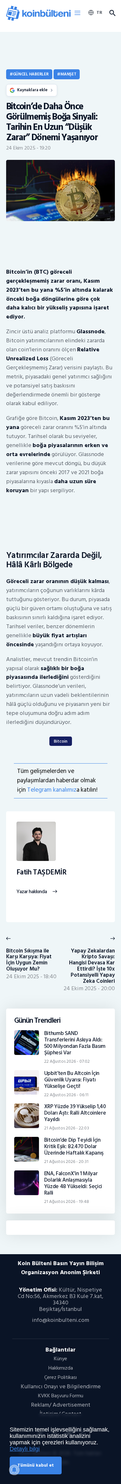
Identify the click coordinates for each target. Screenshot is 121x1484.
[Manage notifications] (14, 1470)
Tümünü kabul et (35, 1465)
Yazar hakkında (31, 892)
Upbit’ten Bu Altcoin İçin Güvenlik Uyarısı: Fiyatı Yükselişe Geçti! (72, 1079)
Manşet (68, 74)
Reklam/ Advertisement (60, 1405)
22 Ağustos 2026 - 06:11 (66, 1094)
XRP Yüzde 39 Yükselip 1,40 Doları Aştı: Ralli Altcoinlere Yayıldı (75, 1113)
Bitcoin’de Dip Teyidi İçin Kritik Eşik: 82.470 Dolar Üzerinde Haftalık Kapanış (74, 1146)
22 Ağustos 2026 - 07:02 (67, 1061)
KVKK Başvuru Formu (60, 1395)
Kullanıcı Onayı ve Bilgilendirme (61, 1386)
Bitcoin (60, 741)
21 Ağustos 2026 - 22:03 (66, 1128)
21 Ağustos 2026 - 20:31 (66, 1161)
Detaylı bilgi (25, 1449)
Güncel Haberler (31, 74)
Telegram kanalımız (51, 790)
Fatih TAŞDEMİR (41, 872)
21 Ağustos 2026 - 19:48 (66, 1201)
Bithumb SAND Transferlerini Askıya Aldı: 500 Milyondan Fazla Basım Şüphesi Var (75, 1043)
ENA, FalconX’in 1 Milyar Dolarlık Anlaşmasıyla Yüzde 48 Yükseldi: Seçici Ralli (73, 1183)
